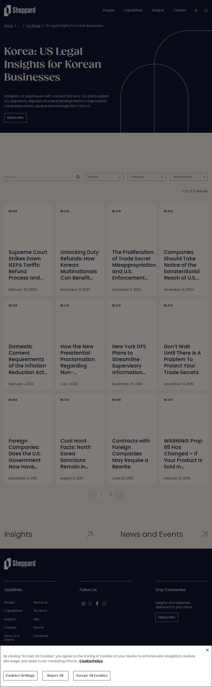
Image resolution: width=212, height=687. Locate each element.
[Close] (207, 650)
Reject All (55, 676)
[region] (106, 666)
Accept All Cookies (92, 676)
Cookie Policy (91, 661)
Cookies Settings (20, 676)
